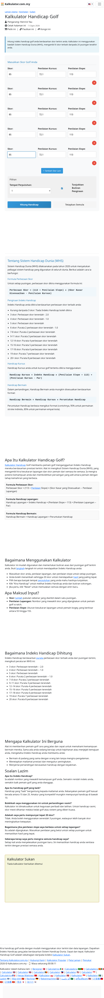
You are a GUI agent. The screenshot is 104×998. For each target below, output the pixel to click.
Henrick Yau (26, 21)
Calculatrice (6, 975)
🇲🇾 (89, 4)
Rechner (31, 978)
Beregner (37, 968)
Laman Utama (11, 11)
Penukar (87, 960)
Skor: (10, 68)
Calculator (7, 972)
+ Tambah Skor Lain (52, 170)
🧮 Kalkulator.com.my (15, 4)
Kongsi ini (45, 29)
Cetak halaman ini (16, 25)
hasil (75, 577)
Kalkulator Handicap (15, 465)
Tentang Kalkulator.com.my (14, 960)
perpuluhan (44, 580)
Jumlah (18, 597)
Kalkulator (44, 975)
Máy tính (16, 978)
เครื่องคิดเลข (82, 978)
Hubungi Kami (37, 960)
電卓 (19, 981)
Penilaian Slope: (76, 68)
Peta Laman (75, 960)
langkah (20, 568)
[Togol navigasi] (99, 4)
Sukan (32, 11)
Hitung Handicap (29, 204)
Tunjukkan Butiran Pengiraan (78, 188)
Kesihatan (23, 11)
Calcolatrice (54, 968)
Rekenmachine (48, 978)
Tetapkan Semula (74, 204)
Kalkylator (93, 975)
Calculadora (71, 968)
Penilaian (36, 488)
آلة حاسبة (65, 978)
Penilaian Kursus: (47, 68)
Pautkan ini (28, 29)
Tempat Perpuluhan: (21, 184)
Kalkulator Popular (56, 960)
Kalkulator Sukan (61, 954)
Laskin (3, 978)
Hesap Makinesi (25, 975)
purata (39, 658)
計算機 (96, 978)
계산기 (30, 981)
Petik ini (11, 29)
